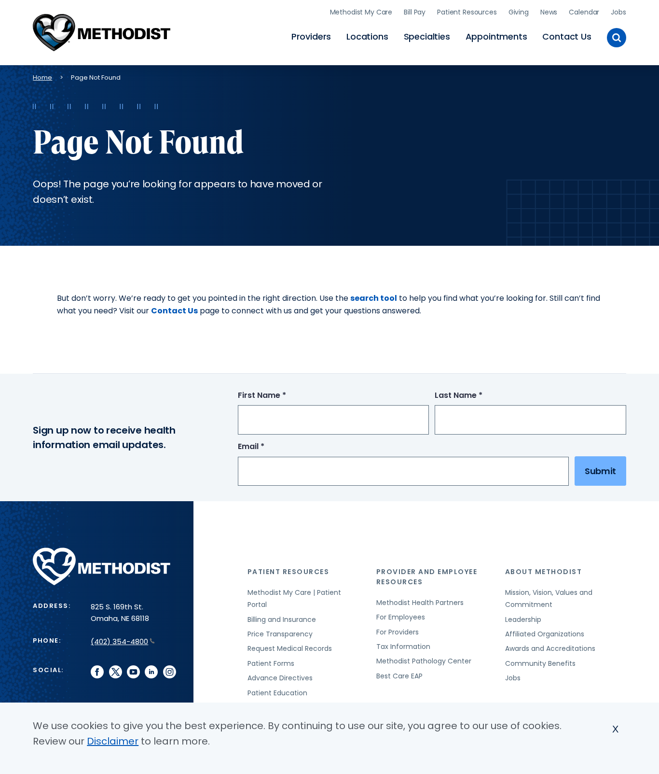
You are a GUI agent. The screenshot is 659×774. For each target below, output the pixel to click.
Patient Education (277, 693)
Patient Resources (467, 12)
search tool (373, 298)
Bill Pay (415, 12)
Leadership (523, 619)
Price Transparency (280, 634)
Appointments (496, 36)
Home (42, 77)
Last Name (476, 396)
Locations (367, 36)
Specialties (427, 36)
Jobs (618, 12)
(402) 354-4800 (119, 641)
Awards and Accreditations (550, 648)
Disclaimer (112, 741)
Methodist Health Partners (420, 602)
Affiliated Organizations (544, 634)
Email (269, 447)
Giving (518, 12)
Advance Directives (280, 678)
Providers (311, 36)
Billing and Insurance (281, 619)
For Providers (397, 632)
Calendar (584, 12)
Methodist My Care (361, 12)
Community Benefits (540, 663)
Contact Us (566, 36)
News (548, 12)
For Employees (400, 617)
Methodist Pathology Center (423, 661)
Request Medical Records (289, 648)
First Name (280, 396)
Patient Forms (270, 663)
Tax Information (403, 646)
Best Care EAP (399, 676)
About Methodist (543, 572)
